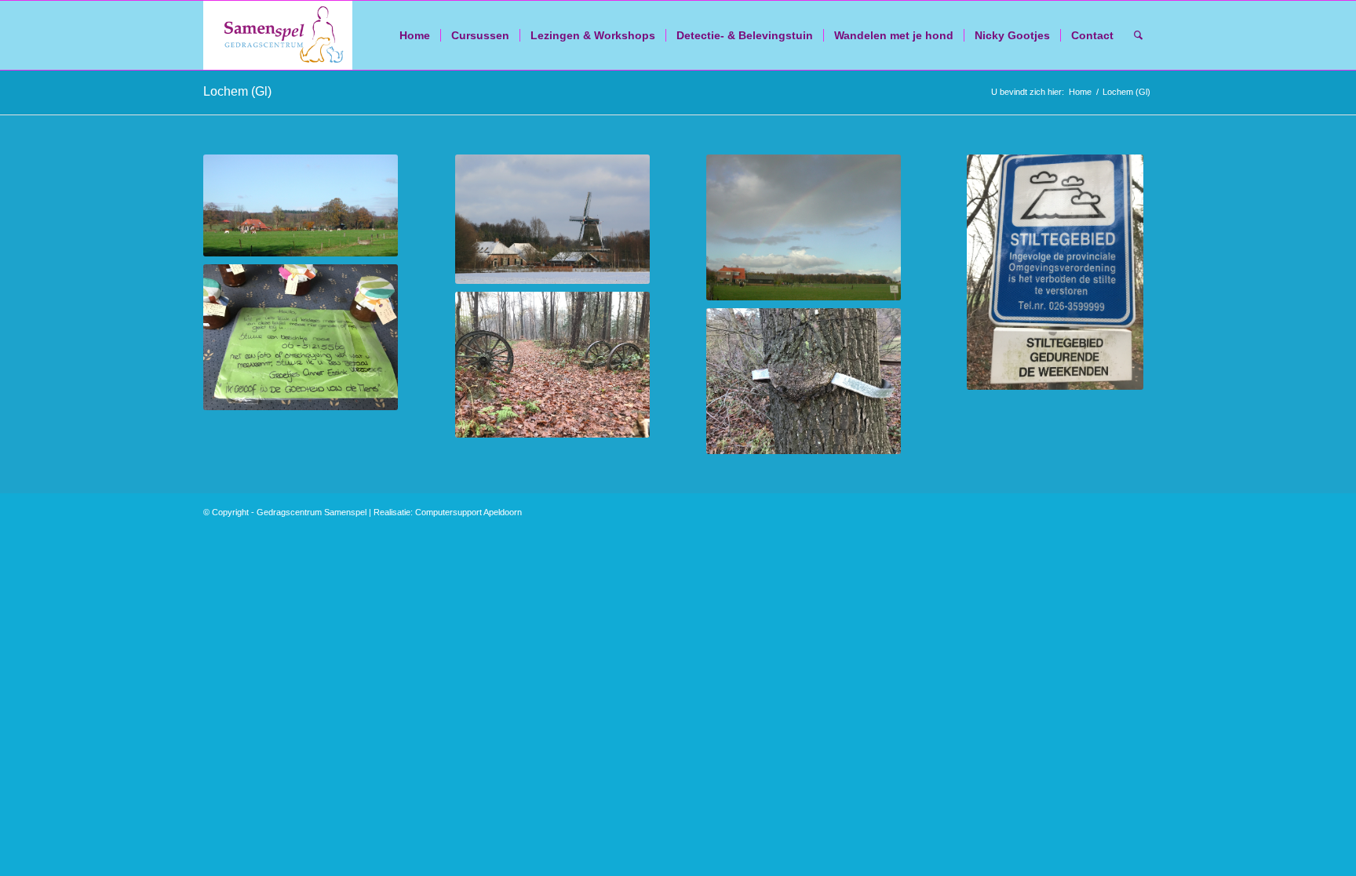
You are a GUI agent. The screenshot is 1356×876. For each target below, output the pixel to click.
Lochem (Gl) (237, 91)
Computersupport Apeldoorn (468, 512)
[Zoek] (1138, 35)
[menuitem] (414, 35)
